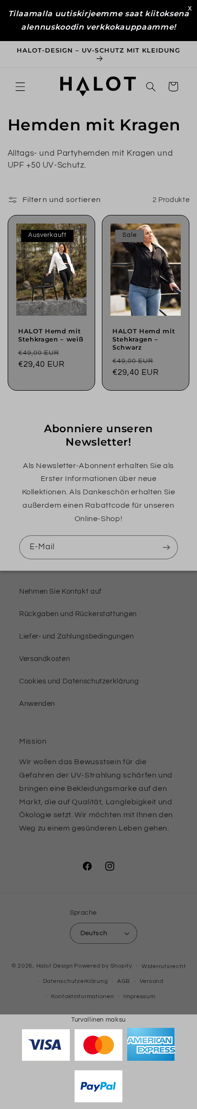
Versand (152, 981)
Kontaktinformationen (82, 996)
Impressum (139, 996)
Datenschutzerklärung (75, 981)
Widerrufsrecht (164, 966)
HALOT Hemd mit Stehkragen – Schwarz (143, 339)
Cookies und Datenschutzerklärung (79, 681)
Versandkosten (44, 658)
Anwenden (37, 703)
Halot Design (54, 966)
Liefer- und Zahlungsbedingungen (76, 636)
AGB (123, 981)
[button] (20, 86)
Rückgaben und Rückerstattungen (78, 614)
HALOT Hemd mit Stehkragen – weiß (50, 335)
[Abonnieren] (166, 547)
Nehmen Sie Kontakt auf (60, 591)
